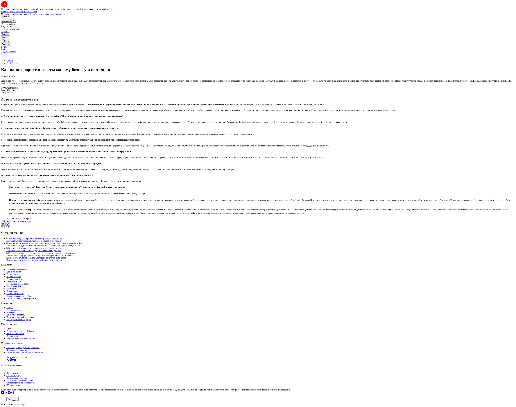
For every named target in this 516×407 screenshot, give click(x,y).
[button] (4, 47)
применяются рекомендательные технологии (54, 390)
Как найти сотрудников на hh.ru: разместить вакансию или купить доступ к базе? (43, 246)
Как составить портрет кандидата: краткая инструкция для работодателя (39, 255)
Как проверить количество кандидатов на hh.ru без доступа (33, 250)
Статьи (9, 61)
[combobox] (12, 399)
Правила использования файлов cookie (47, 14)
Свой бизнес (12, 63)
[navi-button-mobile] (3, 55)
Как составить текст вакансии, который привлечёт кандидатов (35, 260)
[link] (5, 40)
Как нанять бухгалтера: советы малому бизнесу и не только (33, 241)
